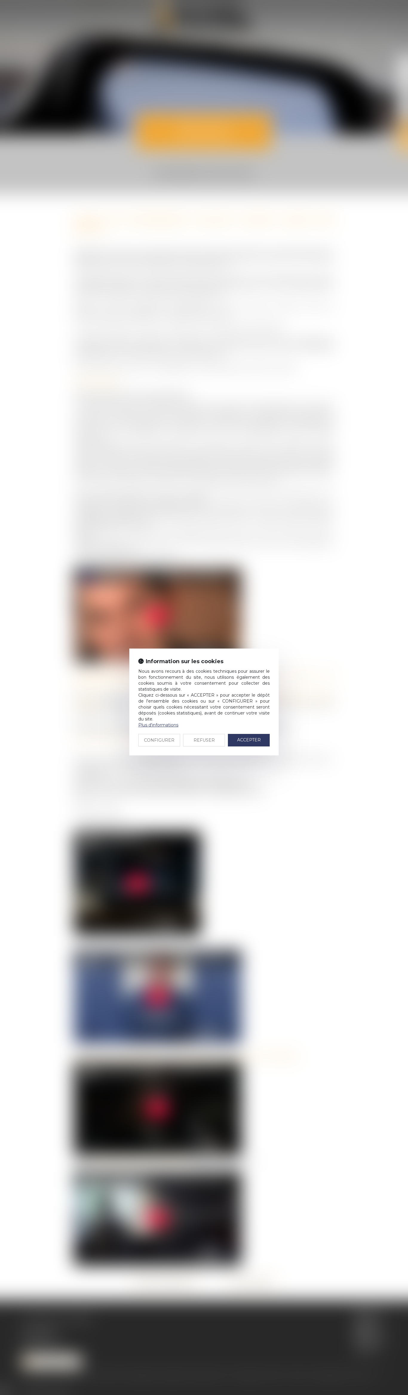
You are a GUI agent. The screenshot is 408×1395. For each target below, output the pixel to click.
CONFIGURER (159, 740)
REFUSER (204, 740)
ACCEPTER (249, 740)
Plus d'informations (158, 725)
